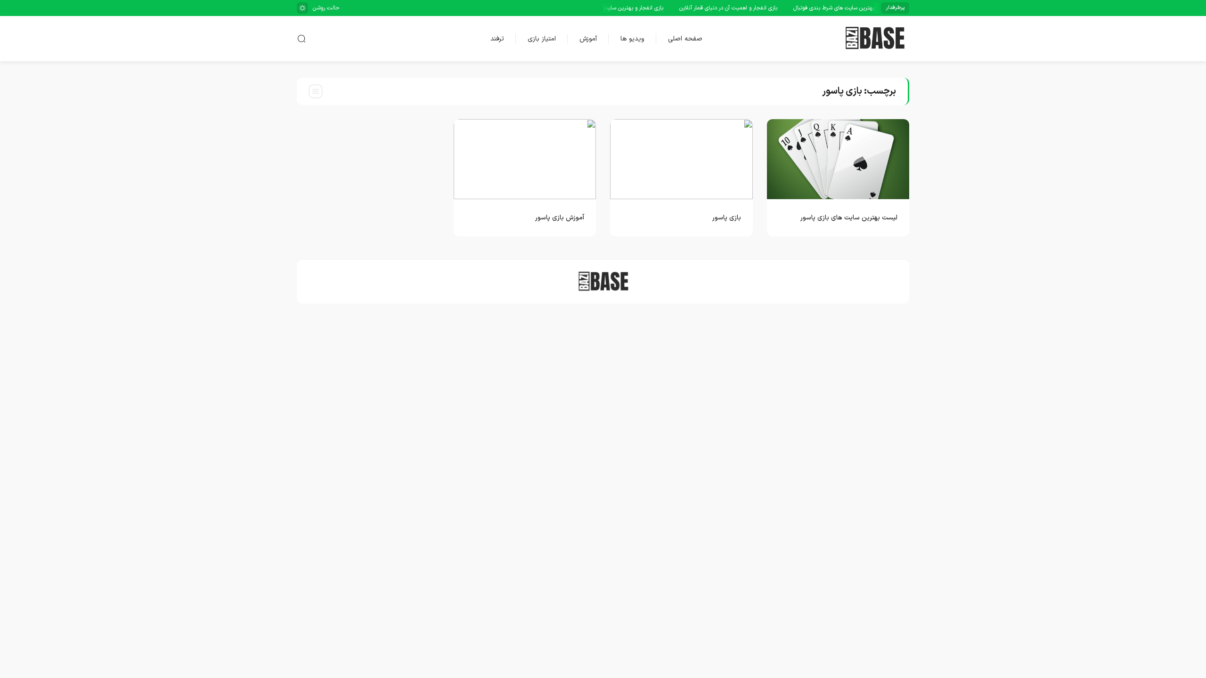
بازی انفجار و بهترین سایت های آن (633, 8)
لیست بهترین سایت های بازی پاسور (848, 218)
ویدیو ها (632, 39)
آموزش (588, 39)
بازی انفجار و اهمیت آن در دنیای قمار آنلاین (737, 8)
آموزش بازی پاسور (559, 218)
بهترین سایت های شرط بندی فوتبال (842, 8)
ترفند (497, 39)
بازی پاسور (726, 218)
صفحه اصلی (685, 39)
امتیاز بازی (542, 39)
